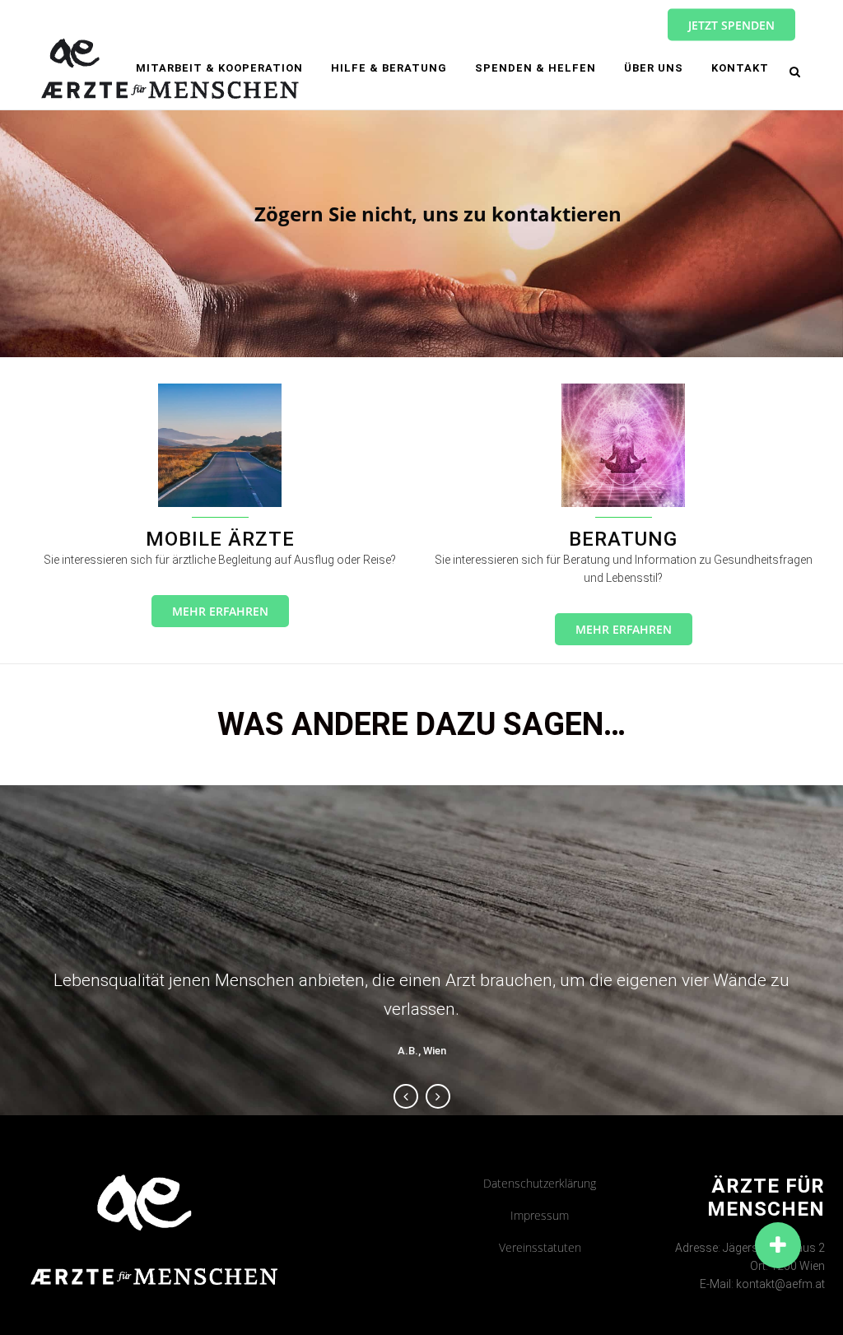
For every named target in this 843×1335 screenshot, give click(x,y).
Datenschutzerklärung (539, 1183)
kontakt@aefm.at (780, 1284)
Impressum (539, 1215)
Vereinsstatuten (540, 1247)
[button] (778, 1245)
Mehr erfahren (220, 611)
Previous (406, 1096)
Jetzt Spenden (731, 25)
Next (438, 1096)
